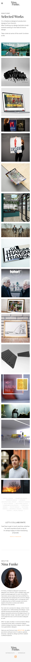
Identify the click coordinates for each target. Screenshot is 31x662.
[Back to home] (15, 3)
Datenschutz (10, 653)
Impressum (21, 653)
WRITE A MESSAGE (15, 536)
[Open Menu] (2, 3)
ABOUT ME (21, 630)
